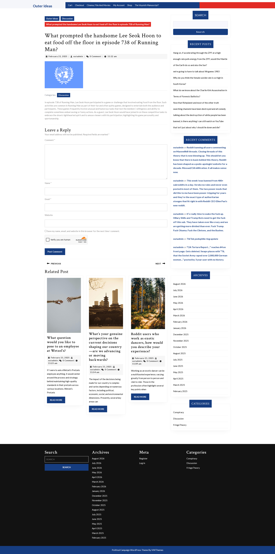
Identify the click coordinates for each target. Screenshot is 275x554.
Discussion (67, 18)
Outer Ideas (42, 6)
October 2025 (180, 347)
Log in (142, 463)
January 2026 (179, 328)
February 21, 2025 (58, 56)
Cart (70, 5)
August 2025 (179, 353)
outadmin (78, 56)
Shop (129, 5)
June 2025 (178, 366)
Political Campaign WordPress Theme (130, 550)
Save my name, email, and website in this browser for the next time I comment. (83, 231)
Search (200, 15)
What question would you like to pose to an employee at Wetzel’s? (63, 344)
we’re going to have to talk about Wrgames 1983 (196, 71)
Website (49, 215)
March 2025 (179, 385)
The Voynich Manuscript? (147, 5)
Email (48, 199)
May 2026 (178, 303)
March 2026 (179, 315)
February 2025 (180, 391)
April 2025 (178, 378)
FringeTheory (179, 425)
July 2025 (177, 359)
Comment (50, 140)
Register (143, 458)
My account (119, 5)
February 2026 (180, 321)
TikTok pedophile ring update (202, 238)
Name (48, 183)
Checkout (79, 5)
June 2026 (178, 296)
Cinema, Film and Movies (98, 5)
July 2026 (177, 290)
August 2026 (179, 284)
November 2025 (181, 340)
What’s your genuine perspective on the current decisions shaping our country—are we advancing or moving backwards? (106, 347)
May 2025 (178, 372)
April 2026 (178, 309)
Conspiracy (178, 412)
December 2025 (180, 334)
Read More (57, 401)
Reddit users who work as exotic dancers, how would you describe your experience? (147, 343)
